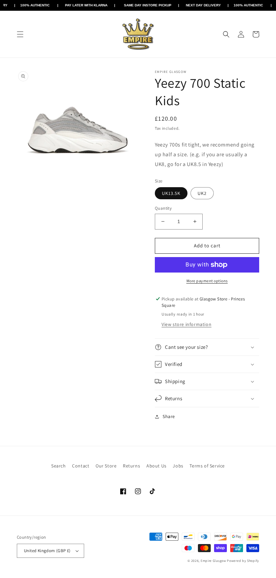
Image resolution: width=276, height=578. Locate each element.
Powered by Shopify (243, 561)
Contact (80, 466)
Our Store (106, 466)
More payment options (207, 280)
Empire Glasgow (213, 561)
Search (58, 466)
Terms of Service (207, 466)
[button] (20, 34)
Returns (131, 466)
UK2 (202, 193)
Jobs (178, 466)
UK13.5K (171, 193)
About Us (156, 466)
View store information (186, 324)
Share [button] (169, 416)
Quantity (163, 208)
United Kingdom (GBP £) (47, 550)
